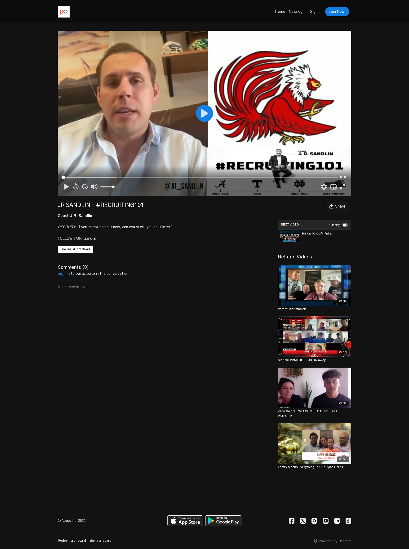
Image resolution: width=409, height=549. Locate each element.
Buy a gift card (100, 540)
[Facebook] (291, 521)
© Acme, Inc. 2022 (72, 520)
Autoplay (334, 225)
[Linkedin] (337, 521)
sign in (64, 273)
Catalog (295, 11)
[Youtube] (326, 521)
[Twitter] (303, 521)
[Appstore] (185, 520)
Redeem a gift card (72, 540)
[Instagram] (314, 521)
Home (280, 11)
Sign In (315, 11)
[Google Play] (223, 520)
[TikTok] (348, 521)
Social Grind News (75, 249)
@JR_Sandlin (85, 238)
